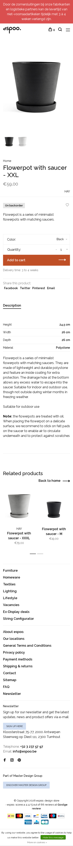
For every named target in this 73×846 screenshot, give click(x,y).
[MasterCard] (19, 817)
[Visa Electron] (44, 817)
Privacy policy (14, 652)
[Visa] (27, 817)
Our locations (13, 639)
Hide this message (53, 837)
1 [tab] (34, 553)
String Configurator (18, 619)
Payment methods (17, 659)
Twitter (25, 288)
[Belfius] (61, 817)
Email (51, 288)
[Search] (60, 30)
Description (12, 305)
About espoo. (13, 632)
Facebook (11, 288)
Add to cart (16, 260)
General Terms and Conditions (27, 646)
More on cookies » (37, 842)
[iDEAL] (11, 817)
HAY (67, 191)
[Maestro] (53, 817)
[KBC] (36, 823)
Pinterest (38, 288)
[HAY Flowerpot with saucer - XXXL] (19, 507)
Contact (9, 673)
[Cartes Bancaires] (44, 823)
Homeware (11, 577)
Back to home (49, 481)
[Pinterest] (19, 760)
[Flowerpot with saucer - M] (54, 507)
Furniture (10, 570)
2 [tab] (41, 553)
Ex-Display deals (16, 612)
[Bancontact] (36, 817)
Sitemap (9, 680)
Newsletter (12, 694)
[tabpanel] (36, 88)
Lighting (10, 591)
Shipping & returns (17, 666)
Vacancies (11, 605)
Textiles (9, 584)
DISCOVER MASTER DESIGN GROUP (26, 785)
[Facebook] (4, 760)
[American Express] (28, 823)
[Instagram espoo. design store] (12, 760)
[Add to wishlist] (67, 205)
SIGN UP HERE (14, 726)
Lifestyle (10, 598)
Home (7, 160)
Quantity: (14, 250)
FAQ (6, 687)
